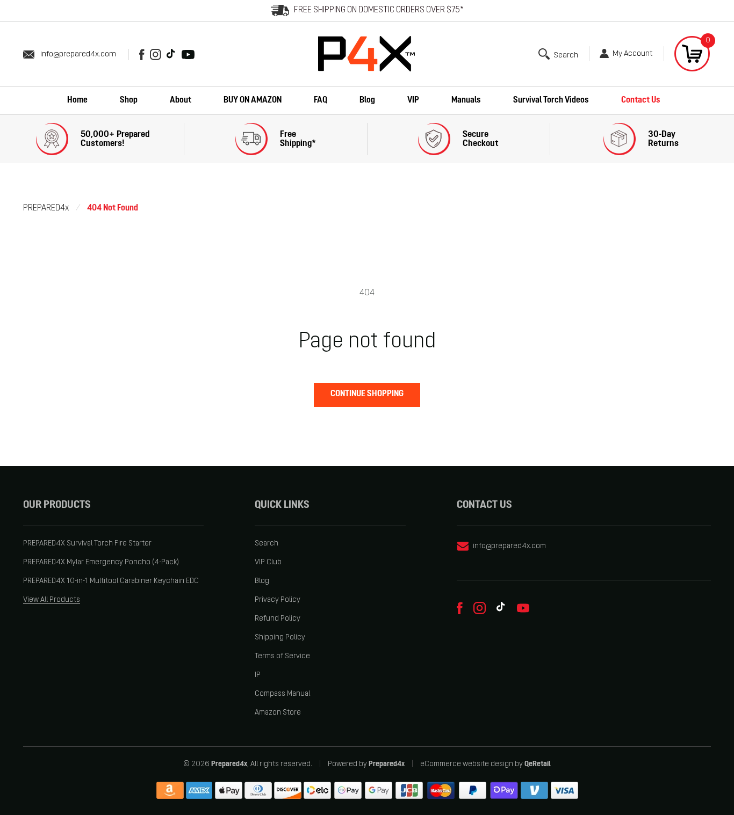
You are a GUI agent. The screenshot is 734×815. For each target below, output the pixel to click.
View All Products (51, 600)
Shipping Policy (280, 638)
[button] (558, 54)
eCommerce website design (466, 764)
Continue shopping (367, 394)
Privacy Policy (277, 600)
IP (258, 675)
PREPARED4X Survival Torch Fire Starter (87, 544)
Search (266, 544)
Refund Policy (277, 619)
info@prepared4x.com (78, 54)
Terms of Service (282, 656)
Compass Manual (282, 694)
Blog (262, 581)
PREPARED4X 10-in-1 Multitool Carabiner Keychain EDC (111, 581)
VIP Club (268, 562)
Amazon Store (278, 713)
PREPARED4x (46, 208)
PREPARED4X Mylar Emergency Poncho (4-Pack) (101, 562)
